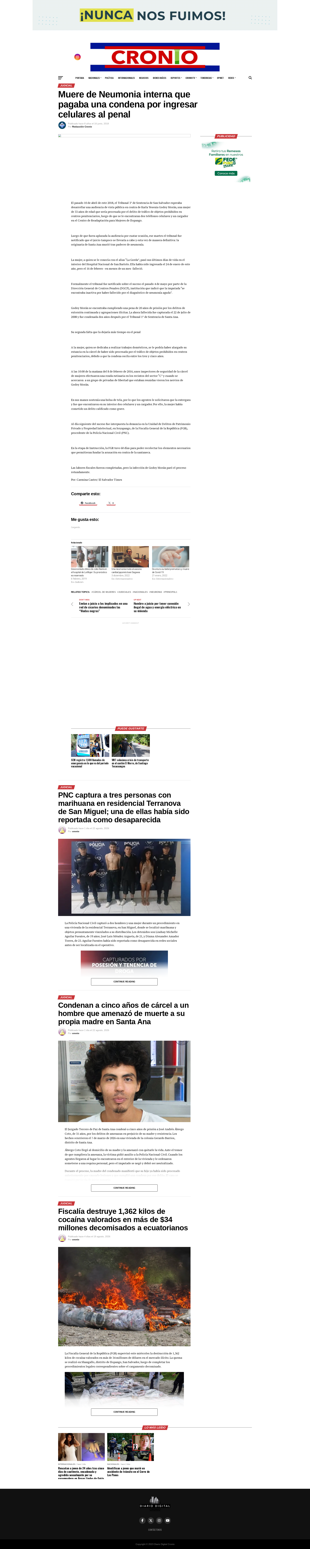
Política (109, 77)
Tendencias (206, 77)
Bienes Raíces (159, 77)
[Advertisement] (131, 673)
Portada (79, 77)
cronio (75, 831)
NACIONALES (141, 592)
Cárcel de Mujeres (104, 592)
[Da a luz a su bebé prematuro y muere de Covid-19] (170, 556)
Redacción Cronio (82, 126)
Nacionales (94, 77)
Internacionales (126, 77)
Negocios (143, 77)
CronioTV (190, 77)
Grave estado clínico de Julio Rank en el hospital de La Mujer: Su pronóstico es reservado (89, 572)
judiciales (125, 592)
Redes (231, 77)
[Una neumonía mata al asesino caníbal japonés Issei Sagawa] (130, 556)
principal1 (171, 592)
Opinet (220, 77)
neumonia (156, 592)
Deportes (175, 77)
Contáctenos (155, 1529)
